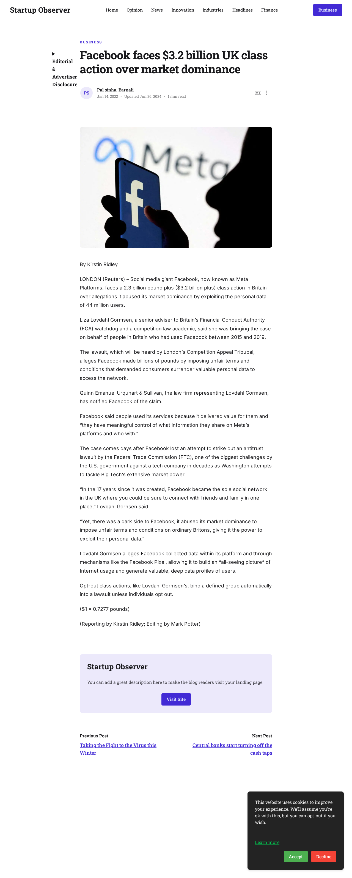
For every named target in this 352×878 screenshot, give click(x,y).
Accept (296, 856)
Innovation (183, 10)
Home (112, 10)
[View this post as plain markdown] (258, 93)
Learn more (267, 842)
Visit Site (176, 699)
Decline (323, 856)
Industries (213, 10)
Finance (269, 10)
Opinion (135, 10)
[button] (266, 93)
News (157, 10)
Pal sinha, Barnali (115, 90)
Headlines (242, 10)
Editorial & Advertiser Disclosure (62, 73)
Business (327, 10)
